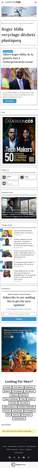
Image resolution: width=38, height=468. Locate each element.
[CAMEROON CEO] (12, 2)
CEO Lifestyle (29, 391)
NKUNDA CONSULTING (26, 407)
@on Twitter (6, 425)
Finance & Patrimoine (11, 399)
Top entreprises (19, 418)
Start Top (16, 414)
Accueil (5, 23)
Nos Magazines (31, 446)
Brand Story (30, 387)
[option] (19, 208)
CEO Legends (17, 391)
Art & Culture (18, 387)
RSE (8, 414)
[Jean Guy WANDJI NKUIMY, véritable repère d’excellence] (7, 233)
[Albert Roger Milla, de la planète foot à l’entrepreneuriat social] (19, 79)
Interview (13, 403)
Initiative (31, 399)
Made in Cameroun (10, 407)
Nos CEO (7, 411)
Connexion (28, 449)
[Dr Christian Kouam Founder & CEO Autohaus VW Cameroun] (7, 265)
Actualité (7, 387)
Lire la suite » (9, 101)
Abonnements (19, 452)
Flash (23, 399)
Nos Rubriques (12, 446)
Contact (21, 449)
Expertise (23, 395)
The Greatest (8, 51)
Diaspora (14, 395)
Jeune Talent (24, 403)
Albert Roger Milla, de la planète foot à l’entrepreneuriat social (18, 58)
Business (7, 391)
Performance (30, 411)
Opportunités (17, 411)
